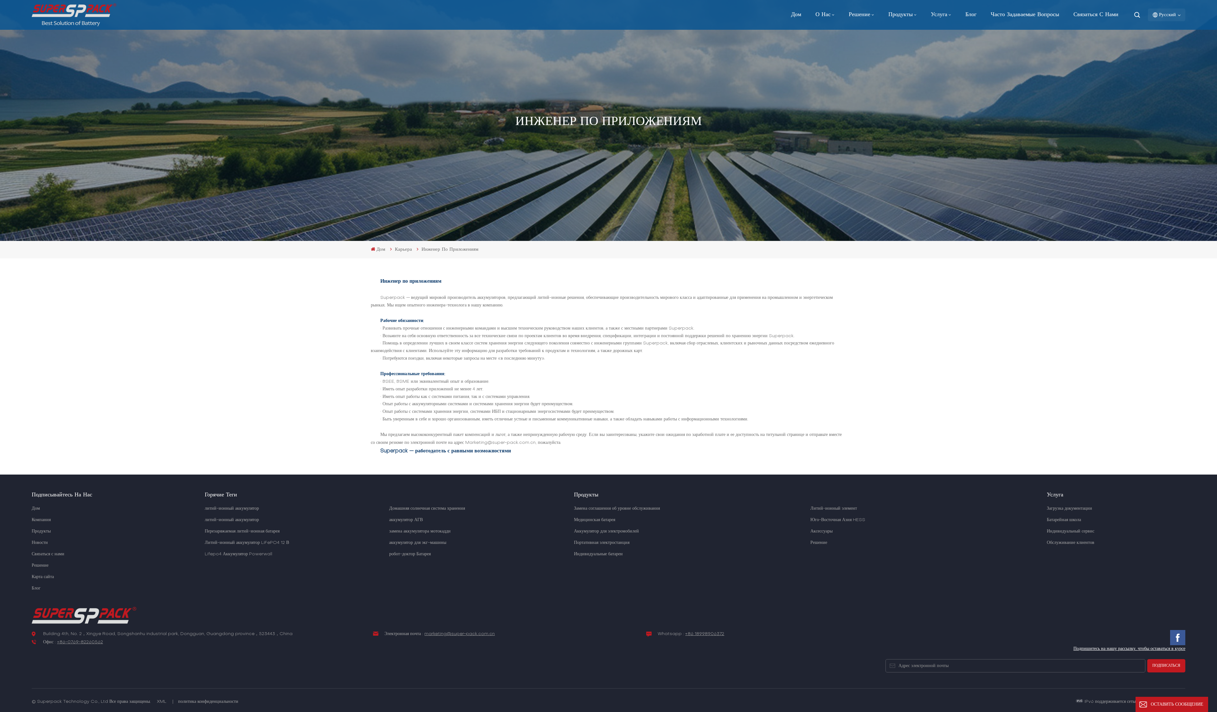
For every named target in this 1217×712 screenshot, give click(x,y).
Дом (796, 14)
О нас (823, 14)
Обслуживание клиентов (1070, 543)
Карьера (403, 249)
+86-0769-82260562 (80, 642)
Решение (859, 14)
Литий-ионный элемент (833, 509)
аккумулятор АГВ (406, 520)
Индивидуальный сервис (1070, 531)
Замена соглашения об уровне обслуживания (617, 509)
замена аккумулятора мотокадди (420, 531)
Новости (40, 543)
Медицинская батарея (594, 520)
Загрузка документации (1069, 509)
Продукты (900, 14)
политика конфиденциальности (208, 702)
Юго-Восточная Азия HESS (837, 520)
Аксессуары (821, 531)
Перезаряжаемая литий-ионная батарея (242, 531)
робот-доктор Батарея (410, 554)
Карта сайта (43, 577)
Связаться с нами (1095, 14)
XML (161, 702)
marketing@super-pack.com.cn (459, 634)
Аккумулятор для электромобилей (606, 531)
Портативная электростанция (601, 543)
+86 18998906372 (704, 634)
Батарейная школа (1064, 520)
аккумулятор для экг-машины (417, 543)
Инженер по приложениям (450, 249)
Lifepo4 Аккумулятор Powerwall (238, 554)
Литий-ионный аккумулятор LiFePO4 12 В (247, 543)
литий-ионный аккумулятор (232, 509)
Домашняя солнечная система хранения (427, 509)
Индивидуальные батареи (598, 554)
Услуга (939, 14)
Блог (970, 14)
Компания (41, 520)
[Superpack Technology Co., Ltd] (74, 25)
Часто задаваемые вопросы (1025, 14)
